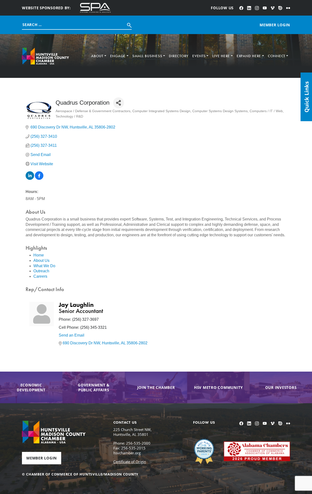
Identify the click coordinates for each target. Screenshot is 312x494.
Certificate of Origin (129, 461)
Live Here (221, 56)
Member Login (41, 458)
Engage (118, 56)
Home (38, 255)
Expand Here (249, 56)
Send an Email (71, 335)
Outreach (41, 271)
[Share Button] (118, 102)
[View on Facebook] (39, 178)
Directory (178, 56)
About (97, 56)
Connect (276, 56)
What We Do (44, 266)
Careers (40, 276)
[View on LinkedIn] (30, 178)
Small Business (147, 56)
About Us (41, 260)
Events (199, 56)
